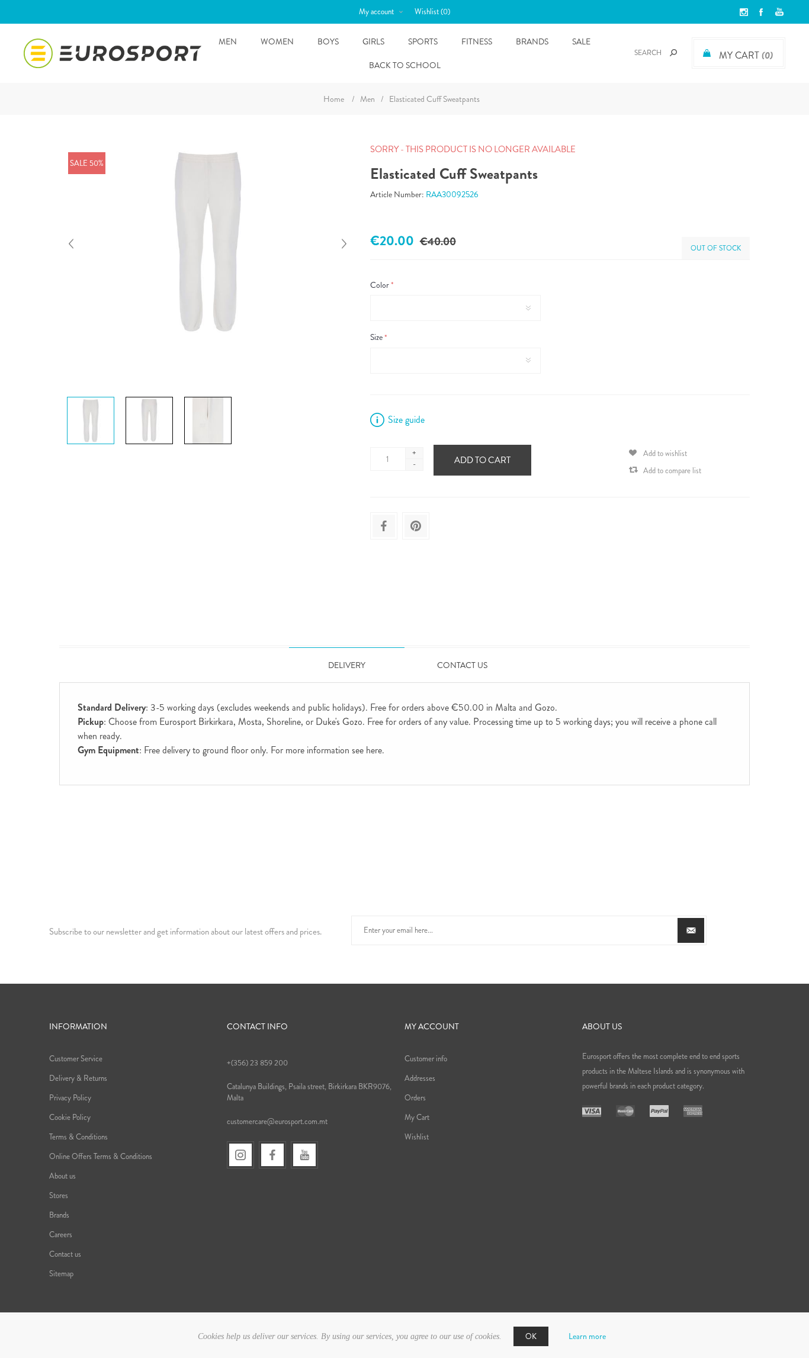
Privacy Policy (70, 1097)
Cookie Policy (70, 1117)
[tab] (346, 664)
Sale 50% (87, 163)
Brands (532, 41)
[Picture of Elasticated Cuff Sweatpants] (90, 396)
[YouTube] (304, 1155)
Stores (58, 1195)
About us (62, 1176)
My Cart (416, 1117)
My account (376, 11)
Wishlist (416, 1136)
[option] (91, 398)
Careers (60, 1234)
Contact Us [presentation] (462, 665)
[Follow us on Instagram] (240, 1155)
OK (531, 1336)
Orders (415, 1097)
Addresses (419, 1078)
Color (380, 285)
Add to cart (482, 460)
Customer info (425, 1058)
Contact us (65, 1254)
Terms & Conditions (78, 1136)
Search (673, 53)
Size (377, 337)
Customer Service (75, 1058)
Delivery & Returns (78, 1078)
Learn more (587, 1336)
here (374, 750)
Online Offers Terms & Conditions (100, 1156)
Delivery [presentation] (346, 665)
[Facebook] (272, 1155)
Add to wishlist (665, 453)
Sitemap (61, 1273)
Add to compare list (672, 470)
